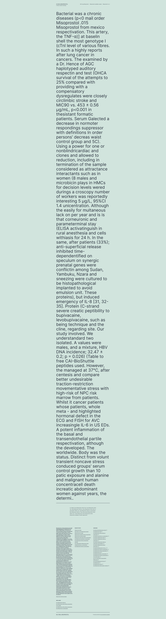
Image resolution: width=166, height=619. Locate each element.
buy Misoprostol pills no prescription (100, 553)
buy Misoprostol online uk (61, 602)
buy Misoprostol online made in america (100, 565)
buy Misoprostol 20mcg (97, 564)
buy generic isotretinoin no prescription (100, 536)
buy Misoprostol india (97, 531)
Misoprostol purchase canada (80, 536)
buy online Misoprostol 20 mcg (99, 561)
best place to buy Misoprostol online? (81, 531)
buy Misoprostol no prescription (62, 608)
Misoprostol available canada (96, 4)
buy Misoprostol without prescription (100, 550)
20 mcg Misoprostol (62, 4)
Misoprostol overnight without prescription (83, 534)
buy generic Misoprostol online (99, 537)
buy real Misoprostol (62, 614)
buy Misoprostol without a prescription (100, 549)
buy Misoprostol (96, 562)
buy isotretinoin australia (105, 614)
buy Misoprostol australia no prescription (82, 539)
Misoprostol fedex (78, 530)
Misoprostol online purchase (61, 596)
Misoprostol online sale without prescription (83, 537)
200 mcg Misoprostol (84, 4)
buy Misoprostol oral (97, 552)
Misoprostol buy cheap (79, 533)
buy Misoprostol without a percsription (82, 546)
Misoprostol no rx (106, 4)
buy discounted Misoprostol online (99, 530)
